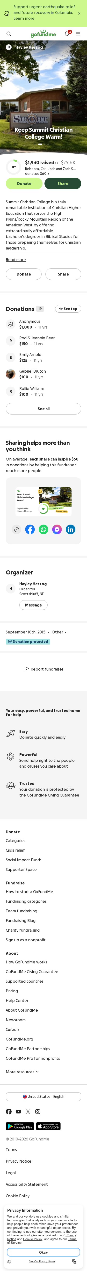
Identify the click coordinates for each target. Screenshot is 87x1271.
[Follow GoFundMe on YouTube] (18, 1111)
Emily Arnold (30, 354)
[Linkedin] (70, 529)
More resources (20, 1072)
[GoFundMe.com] (43, 33)
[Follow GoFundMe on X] (28, 1111)
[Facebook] (30, 529)
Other (57, 632)
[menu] (78, 34)
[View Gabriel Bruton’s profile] (10, 374)
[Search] (9, 34)
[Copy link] (16, 529)
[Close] (79, 13)
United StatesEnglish (46, 1097)
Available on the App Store (48, 1126)
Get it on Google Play (20, 1126)
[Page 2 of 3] (44, 144)
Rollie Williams (31, 388)
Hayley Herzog (33, 584)
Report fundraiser (47, 669)
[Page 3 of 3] (48, 144)
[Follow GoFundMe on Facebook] (9, 1111)
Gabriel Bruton (32, 371)
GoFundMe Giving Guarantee (53, 795)
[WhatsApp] (43, 529)
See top (70, 309)
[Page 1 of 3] (40, 144)
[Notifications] (67, 34)
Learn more (24, 18)
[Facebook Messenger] (57, 529)
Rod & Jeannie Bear (37, 338)
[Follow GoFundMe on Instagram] (38, 1111)
